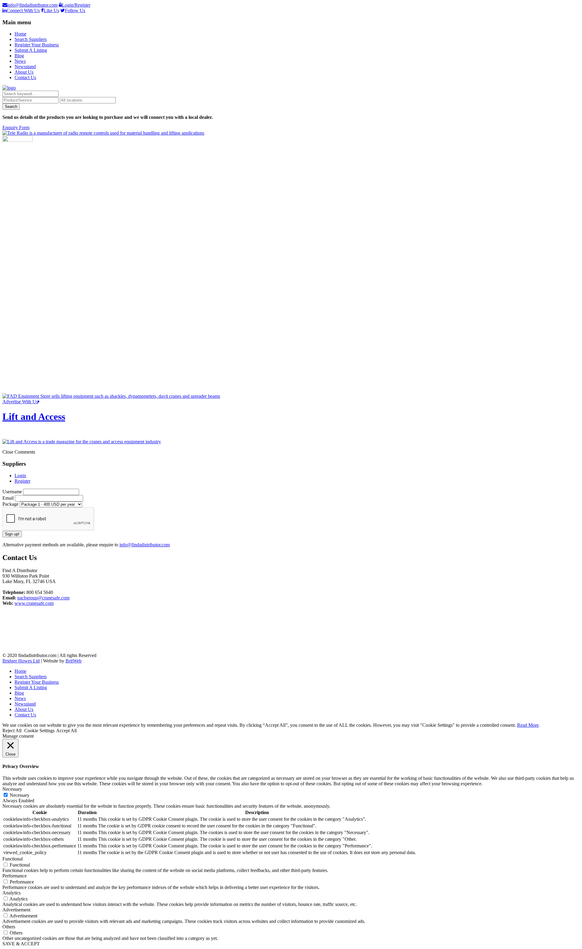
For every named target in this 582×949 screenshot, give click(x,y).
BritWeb (73, 660)
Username (12, 491)
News (20, 61)
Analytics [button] (11, 892)
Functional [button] (12, 858)
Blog (19, 55)
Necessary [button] (12, 789)
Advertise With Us (20, 401)
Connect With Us (23, 10)
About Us (24, 72)
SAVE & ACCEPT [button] (21, 943)
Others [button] (8, 926)
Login (20, 475)
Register (22, 481)
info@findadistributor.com (32, 5)
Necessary (19, 795)
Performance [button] (14, 875)
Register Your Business (37, 44)
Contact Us (25, 77)
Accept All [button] (66, 730)
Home (20, 33)
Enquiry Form (15, 127)
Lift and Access (33, 416)
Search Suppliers (31, 39)
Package (11, 504)
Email (8, 498)
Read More (528, 725)
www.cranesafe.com (34, 603)
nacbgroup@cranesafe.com (43, 597)
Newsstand (25, 66)
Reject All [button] (12, 730)
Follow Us (75, 10)
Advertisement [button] (16, 909)
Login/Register (76, 5)
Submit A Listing (31, 50)
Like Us (51, 10)
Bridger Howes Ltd (21, 660)
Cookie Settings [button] (39, 730)
